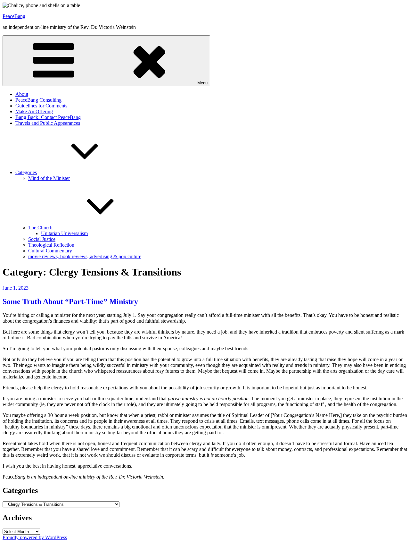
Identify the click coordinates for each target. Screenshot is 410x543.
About (21, 94)
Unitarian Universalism (64, 233)
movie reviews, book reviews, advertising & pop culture (84, 256)
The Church (40, 227)
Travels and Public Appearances (47, 123)
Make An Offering (34, 111)
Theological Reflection (51, 245)
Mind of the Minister (49, 178)
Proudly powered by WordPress (35, 537)
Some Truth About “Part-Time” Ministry (70, 301)
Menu (202, 83)
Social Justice (41, 239)
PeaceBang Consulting (38, 100)
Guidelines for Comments (41, 105)
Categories (26, 172)
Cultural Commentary (50, 250)
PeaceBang (14, 16)
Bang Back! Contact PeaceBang (48, 117)
